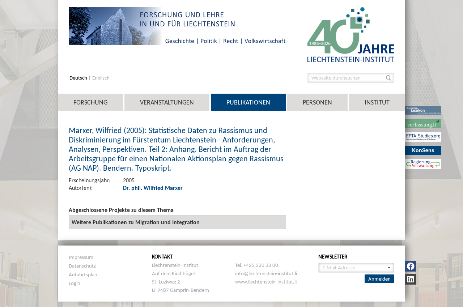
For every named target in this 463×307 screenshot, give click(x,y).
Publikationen (248, 102)
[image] (350, 34)
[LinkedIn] (410, 279)
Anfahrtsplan (83, 274)
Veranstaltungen (167, 102)
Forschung (90, 102)
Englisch (101, 78)
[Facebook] (410, 266)
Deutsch (78, 78)
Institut (377, 102)
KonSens (423, 150)
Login (74, 283)
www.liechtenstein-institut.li (266, 281)
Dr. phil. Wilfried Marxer (153, 187)
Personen (317, 102)
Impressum (81, 257)
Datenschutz (82, 266)
